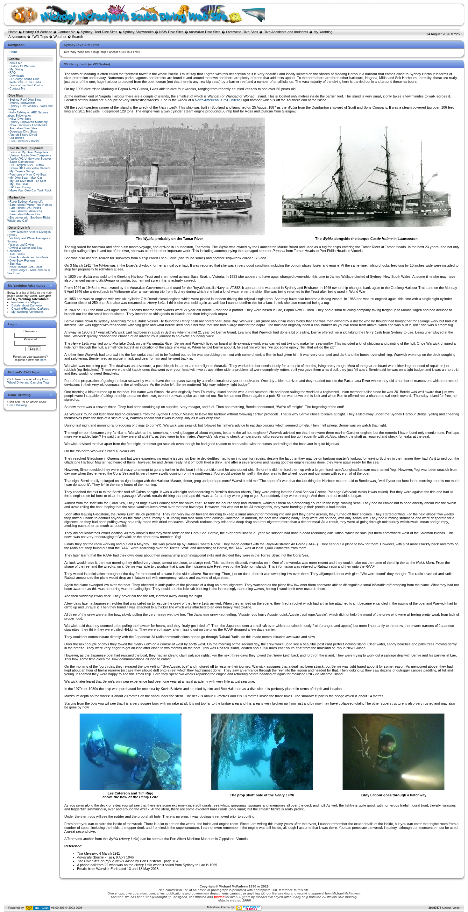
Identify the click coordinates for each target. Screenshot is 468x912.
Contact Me (66, 32)
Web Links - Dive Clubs (25, 82)
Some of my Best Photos (26, 85)
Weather (60, 37)
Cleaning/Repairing (30, 308)
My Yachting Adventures (27, 311)
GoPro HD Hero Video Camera (30, 168)
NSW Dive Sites (171, 32)
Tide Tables (17, 254)
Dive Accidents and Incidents (286, 32)
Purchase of (25, 302)
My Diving (16, 69)
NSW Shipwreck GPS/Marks (28, 125)
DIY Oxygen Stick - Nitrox (27, 165)
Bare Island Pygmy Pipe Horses (31, 204)
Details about (26, 305)
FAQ (13, 72)
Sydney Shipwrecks (138, 32)
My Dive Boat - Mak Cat (26, 177)
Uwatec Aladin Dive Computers (30, 155)
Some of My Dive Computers (29, 152)
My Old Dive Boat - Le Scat (28, 181)
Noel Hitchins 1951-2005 (26, 267)
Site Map (15, 263)
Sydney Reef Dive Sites (99, 32)
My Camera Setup (22, 171)
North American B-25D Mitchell (218, 100)
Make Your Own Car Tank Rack (31, 190)
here (43, 360)
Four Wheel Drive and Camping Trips (28, 381)
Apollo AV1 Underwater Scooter (30, 158)
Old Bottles (17, 138)
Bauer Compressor (22, 161)
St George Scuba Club (24, 79)
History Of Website (37, 32)
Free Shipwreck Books (24, 141)
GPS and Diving (20, 187)
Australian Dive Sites (205, 32)
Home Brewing (17, 405)
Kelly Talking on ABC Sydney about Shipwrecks (27, 114)
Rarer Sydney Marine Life (26, 201)
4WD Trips (40, 37)
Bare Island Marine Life (25, 214)
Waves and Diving (22, 244)
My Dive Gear (19, 184)
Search (77, 37)
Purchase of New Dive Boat (28, 174)
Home (13, 32)
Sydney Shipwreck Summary (29, 122)
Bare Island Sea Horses (25, 208)
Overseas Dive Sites (242, 32)
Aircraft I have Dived (23, 134)
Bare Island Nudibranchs (26, 211)
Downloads (17, 75)
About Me (16, 63)
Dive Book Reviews (23, 260)
